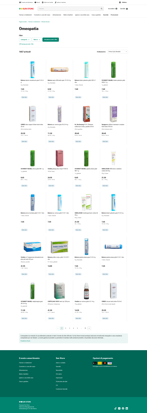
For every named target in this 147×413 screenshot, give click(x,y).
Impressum (59, 378)
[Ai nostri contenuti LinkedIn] (127, 408)
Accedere (111, 8)
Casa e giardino (23, 381)
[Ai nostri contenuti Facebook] (123, 408)
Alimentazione (23, 370)
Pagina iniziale (23, 21)
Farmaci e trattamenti (34, 21)
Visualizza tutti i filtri (50, 39)
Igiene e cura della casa (26, 378)
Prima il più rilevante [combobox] (114, 51)
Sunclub (58, 366)
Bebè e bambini (23, 374)
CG (57, 385)
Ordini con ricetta (48, 2)
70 (85, 328)
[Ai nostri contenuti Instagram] (119, 408)
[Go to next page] (89, 328)
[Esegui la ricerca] (102, 9)
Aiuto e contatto (60, 363)
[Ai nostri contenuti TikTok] (115, 408)
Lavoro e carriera (61, 2)
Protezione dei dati (61, 381)
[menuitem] (25, 15)
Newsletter (59, 370)
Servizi (38, 2)
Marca (36, 39)
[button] (123, 2)
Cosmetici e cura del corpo (27, 366)
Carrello (122, 8)
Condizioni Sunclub (61, 389)
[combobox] (68, 9)
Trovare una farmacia (27, 2)
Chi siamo (59, 374)
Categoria (24, 39)
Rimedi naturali (45, 21)
